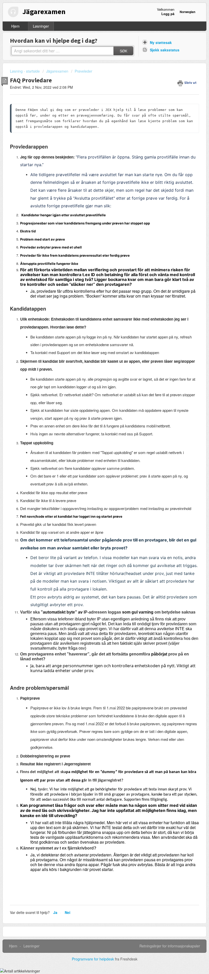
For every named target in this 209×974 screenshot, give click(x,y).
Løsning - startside (25, 71)
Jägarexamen (57, 71)
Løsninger (41, 26)
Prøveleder (83, 71)
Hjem (15, 26)
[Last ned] (95, 497)
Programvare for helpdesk (93, 958)
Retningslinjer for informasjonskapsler (169, 945)
